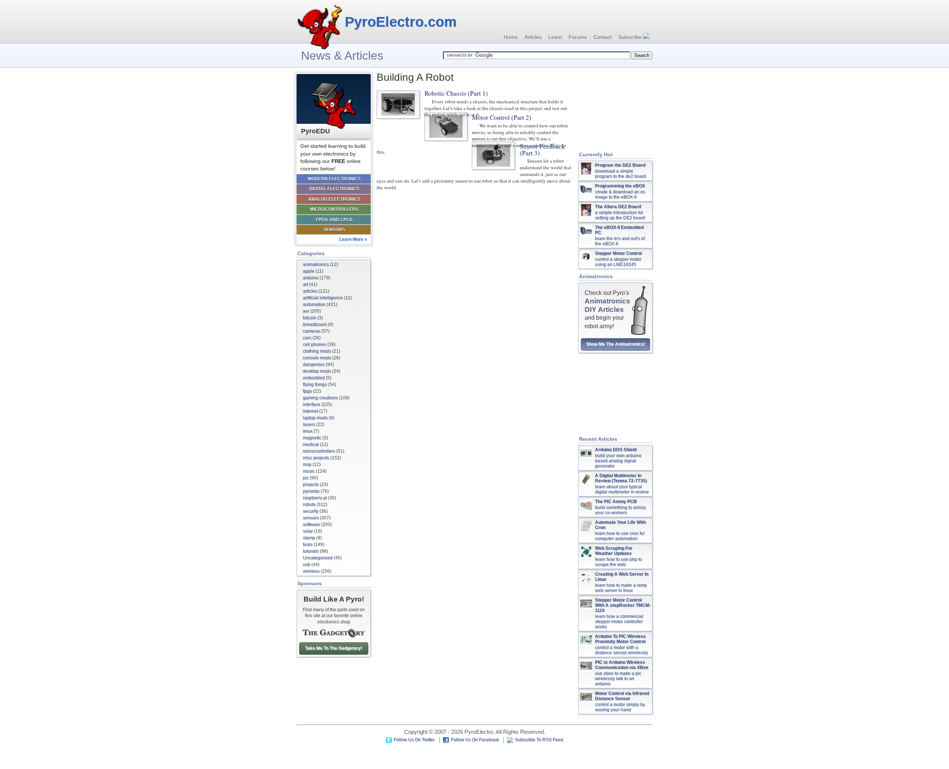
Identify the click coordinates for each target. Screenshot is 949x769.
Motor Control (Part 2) (501, 117)
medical (311, 444)
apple (308, 271)
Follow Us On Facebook (475, 740)
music (309, 471)
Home (511, 37)
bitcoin (309, 317)
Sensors (334, 229)
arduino (310, 277)
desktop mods (317, 371)
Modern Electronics (334, 179)
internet (310, 411)
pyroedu (311, 491)
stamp (309, 537)
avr (306, 311)
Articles (533, 37)
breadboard (315, 324)
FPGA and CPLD (334, 219)
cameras (311, 331)
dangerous (314, 364)
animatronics (316, 264)
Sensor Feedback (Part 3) (542, 149)
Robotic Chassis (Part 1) (456, 93)
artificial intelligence (323, 297)
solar (308, 531)
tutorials (311, 551)
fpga (307, 391)
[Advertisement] (615, 110)
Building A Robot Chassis (398, 104)
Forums (578, 37)
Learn (555, 37)
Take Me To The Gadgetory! (333, 648)
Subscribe (630, 37)
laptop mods (315, 417)
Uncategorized (318, 557)
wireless (311, 571)
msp (307, 464)
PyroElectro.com (401, 22)
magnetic (312, 437)
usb (306, 564)
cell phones (314, 344)
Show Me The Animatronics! (615, 344)
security (310, 511)
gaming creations (320, 397)
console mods (317, 357)
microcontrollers (319, 451)
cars (307, 337)
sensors (311, 517)
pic (306, 477)
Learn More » (353, 239)
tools (308, 544)
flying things (315, 384)
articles (310, 291)
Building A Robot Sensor (493, 155)
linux (308, 431)
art (305, 284)
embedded (314, 377)
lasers (309, 424)
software (311, 524)
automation (314, 304)
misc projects (316, 457)
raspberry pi (315, 497)
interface (311, 404)
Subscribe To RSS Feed (539, 740)
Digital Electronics (334, 189)
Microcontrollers (334, 209)
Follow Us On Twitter (414, 740)
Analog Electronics (334, 199)
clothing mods (317, 351)
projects (311, 484)
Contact (602, 37)
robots (309, 504)
